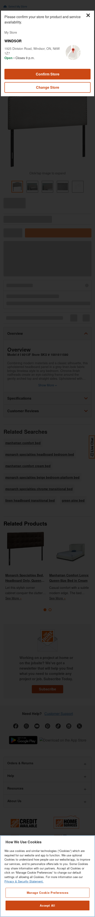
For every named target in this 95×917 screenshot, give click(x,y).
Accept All (47, 905)
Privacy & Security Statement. (24, 881)
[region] (47, 876)
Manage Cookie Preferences (47, 892)
